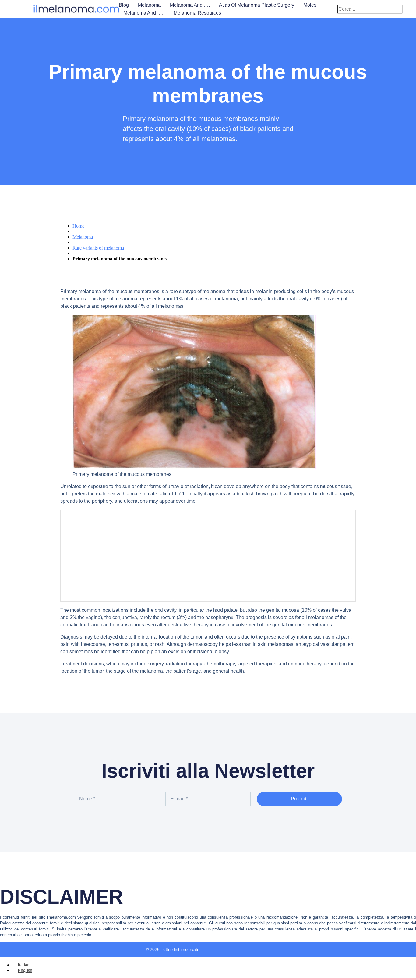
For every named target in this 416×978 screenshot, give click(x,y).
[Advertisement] (208, 555)
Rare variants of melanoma (98, 247)
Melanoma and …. (190, 5)
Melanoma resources (197, 13)
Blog (124, 5)
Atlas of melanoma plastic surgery (256, 5)
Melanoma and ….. (143, 13)
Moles (309, 5)
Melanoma (149, 5)
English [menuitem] (25, 970)
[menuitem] (21, 964)
